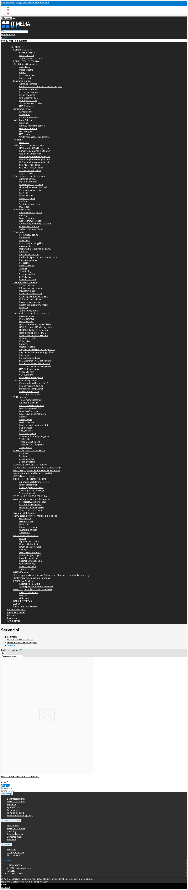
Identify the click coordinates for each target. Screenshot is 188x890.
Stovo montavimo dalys (30, 103)
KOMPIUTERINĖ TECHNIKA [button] (26, 61)
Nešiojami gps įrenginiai (30, 555)
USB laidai (24, 206)
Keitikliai (23, 416)
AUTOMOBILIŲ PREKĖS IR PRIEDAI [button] (30, 464)
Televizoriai (24, 532)
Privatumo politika (15, 812)
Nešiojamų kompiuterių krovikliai (35, 159)
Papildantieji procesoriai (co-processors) (38, 257)
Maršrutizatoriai (26, 422)
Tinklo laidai (24, 439)
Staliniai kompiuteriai (29, 391)
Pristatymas (13, 618)
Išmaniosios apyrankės (30, 546)
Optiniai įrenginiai (27, 346)
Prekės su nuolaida (16, 828)
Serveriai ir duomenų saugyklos (28, 243)
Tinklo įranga (19, 397)
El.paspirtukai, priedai (29, 541)
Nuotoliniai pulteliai (28, 529)
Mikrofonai (18, 513)
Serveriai (23, 268)
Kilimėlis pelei (25, 111)
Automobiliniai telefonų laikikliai (34, 481)
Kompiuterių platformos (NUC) (33, 383)
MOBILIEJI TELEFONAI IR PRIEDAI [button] (29, 479)
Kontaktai (44, 2)
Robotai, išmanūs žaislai (30, 560)
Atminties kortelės (27, 178)
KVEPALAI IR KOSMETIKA (25, 606)
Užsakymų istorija (15, 852)
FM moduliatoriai (33, 467)
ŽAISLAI (17, 603)
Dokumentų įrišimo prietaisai (57, 575)
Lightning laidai (26, 195)
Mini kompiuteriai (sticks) (31, 385)
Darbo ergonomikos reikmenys (28, 575)
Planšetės (23, 201)
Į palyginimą (6, 788)
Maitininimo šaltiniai (22, 120)
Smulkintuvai (41, 577)
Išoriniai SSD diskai (28, 338)
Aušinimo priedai (27, 316)
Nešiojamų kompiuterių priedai (34, 162)
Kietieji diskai (25, 341)
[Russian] (8, 13)
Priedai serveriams (28, 260)
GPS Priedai (35, 470)
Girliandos (24, 598)
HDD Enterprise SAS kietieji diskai (35, 324)
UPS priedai (24, 134)
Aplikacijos (24, 215)
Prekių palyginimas (11, 650)
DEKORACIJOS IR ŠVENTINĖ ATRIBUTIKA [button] (32, 589)
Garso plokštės (26, 321)
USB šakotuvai (26, 106)
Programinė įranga (22, 209)
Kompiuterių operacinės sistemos (35, 223)
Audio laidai (24, 67)
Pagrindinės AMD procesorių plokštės (37, 349)
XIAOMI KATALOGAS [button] (23, 580)
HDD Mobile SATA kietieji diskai (34, 148)
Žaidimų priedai (26, 459)
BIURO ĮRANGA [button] (20, 572)
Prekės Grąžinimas (16, 612)
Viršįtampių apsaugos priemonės (35, 136)
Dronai (22, 538)
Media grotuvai (26, 521)
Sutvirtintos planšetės (29, 204)
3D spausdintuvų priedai (30, 288)
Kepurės (23, 549)
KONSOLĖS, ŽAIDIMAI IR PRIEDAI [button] (29, 450)
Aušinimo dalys (26, 246)
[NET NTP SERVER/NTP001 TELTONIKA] (47, 773)
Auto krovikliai (45, 473)
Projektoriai (18, 232)
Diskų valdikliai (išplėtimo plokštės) (35, 248)
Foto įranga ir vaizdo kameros (35, 499)
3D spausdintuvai (27, 285)
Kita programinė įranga (30, 220)
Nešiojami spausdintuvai (30, 299)
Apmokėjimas (13, 620)
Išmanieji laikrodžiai (28, 544)
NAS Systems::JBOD (28, 97)
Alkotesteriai (19, 473)
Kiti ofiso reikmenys (81, 575)
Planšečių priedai (27, 198)
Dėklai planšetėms (28, 181)
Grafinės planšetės (28, 89)
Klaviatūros (24, 114)
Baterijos (23, 122)
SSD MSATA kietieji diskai (31, 167)
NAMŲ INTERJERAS (22, 601)
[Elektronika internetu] (16, 28)
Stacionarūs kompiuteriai (25, 380)
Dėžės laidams (26, 69)
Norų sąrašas (13, 855)
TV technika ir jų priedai (46, 515)
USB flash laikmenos (29, 369)
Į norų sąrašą (7, 790)
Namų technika (26, 55)
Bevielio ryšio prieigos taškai (32, 413)
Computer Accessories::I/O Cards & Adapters (40, 86)
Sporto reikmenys (27, 563)
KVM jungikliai (25, 419)
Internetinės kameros (29, 92)
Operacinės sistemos (29, 226)
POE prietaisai (25, 427)
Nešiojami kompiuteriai (30, 153)
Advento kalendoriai (28, 592)
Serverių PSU (25, 276)
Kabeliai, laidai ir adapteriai (25, 64)
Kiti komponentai (27, 95)
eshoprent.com (41, 881)
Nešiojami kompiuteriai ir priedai (28, 145)
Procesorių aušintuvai (29, 358)
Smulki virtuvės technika (30, 58)
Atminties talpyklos (28, 83)
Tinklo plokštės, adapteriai (31, 444)
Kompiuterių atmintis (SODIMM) (34, 150)
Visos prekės (13, 825)
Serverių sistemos (27, 279)
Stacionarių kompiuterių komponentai (31, 313)
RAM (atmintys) (26, 265)
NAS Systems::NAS (28, 100)
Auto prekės (19, 467)
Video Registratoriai (50, 470)
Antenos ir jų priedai (28, 402)
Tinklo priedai (25, 447)
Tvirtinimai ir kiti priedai (30, 394)
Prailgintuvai (25, 78)
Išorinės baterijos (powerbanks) (34, 187)
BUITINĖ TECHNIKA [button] (22, 49)
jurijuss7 (11, 870)
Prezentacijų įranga (28, 234)
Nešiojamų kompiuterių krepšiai (34, 156)
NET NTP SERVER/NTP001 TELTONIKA (20, 776)
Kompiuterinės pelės (29, 117)
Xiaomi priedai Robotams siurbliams (36, 586)
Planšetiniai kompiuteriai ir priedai (29, 176)
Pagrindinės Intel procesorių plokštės (36, 352)
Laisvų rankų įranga (51, 467)
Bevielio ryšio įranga (28, 411)
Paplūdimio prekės (28, 558)
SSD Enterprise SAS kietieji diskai (34, 363)
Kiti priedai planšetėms (30, 190)
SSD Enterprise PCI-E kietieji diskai (35, 360)
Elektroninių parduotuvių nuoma (16, 881)
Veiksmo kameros (27, 566)
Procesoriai (24, 262)
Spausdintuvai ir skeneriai (25, 282)
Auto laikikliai (32, 473)
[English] (8, 10)
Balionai (23, 595)
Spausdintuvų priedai (29, 310)
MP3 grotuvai (30, 513)
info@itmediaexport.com (28, 2)
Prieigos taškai (26, 430)
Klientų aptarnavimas (11, 820)
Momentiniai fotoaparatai (31, 507)
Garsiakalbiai (25, 518)
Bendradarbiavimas (16, 609)
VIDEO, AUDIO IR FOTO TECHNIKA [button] (30, 496)
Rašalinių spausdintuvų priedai (33, 304)
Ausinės (17, 499)
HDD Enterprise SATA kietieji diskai (35, 327)
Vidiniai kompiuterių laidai (31, 377)
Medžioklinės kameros (30, 552)
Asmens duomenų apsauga (20, 815)
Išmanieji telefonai (28, 484)
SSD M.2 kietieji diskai (29, 164)
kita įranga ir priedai (22, 81)
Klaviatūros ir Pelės (22, 108)
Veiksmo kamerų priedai (30, 510)
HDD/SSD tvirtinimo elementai (33, 330)
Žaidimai (23, 456)
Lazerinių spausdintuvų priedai (33, 296)
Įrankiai (22, 72)
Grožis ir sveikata (27, 52)
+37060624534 (8, 2)
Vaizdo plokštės (26, 371)
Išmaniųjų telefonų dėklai (31, 487)
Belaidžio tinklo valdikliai (30, 408)
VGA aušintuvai (26, 374)
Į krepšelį (5, 785)
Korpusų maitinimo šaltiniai (32, 125)
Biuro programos (27, 218)
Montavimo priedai (28, 527)
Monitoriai (18, 139)
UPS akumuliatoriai (28, 128)
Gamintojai (12, 831)
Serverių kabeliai (27, 274)
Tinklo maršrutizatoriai (30, 441)
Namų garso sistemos (24, 515)
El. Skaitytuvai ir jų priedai (31, 184)
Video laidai (24, 240)
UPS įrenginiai (25, 131)
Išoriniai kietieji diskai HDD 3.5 (33, 335)
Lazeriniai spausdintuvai (30, 293)
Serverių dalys (25, 271)
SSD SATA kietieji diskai (30, 170)
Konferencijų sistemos (24, 577)
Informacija (7, 794)
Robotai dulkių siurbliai (30, 583)
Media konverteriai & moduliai (33, 425)
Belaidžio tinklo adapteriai (31, 405)
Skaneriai (23, 307)
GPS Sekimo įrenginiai (23, 476)
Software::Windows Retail (31, 229)
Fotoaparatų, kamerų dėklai (32, 501)
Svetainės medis (14, 836)
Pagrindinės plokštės (29, 254)
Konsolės (23, 453)
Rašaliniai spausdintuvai (30, 302)
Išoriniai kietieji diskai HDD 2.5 (33, 332)
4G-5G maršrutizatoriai (30, 399)
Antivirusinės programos (30, 212)
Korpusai (23, 251)
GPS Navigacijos (21, 470)
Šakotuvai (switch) (27, 433)
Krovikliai (23, 192)
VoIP (50, 577)
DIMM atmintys (26, 318)
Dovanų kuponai (15, 834)
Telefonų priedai (27, 493)
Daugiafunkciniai (27, 290)
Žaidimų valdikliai (27, 461)
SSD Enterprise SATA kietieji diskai (35, 366)
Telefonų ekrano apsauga (31, 490)
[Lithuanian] (8, 7)
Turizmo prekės (26, 569)
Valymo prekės (26, 173)
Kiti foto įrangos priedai (30, 504)
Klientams (6, 844)
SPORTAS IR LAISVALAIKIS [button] (25, 535)
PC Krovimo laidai (27, 75)
